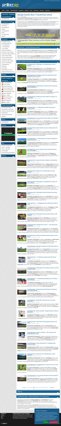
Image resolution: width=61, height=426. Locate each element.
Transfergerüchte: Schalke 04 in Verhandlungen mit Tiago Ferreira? (41, 171)
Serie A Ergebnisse (7, 100)
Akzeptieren (45, 422)
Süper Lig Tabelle (7, 98)
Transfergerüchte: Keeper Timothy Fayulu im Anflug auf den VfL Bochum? (42, 128)
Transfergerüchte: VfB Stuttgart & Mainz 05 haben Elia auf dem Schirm (42, 193)
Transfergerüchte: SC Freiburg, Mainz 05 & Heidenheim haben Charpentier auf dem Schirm (42, 75)
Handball (26, 10)
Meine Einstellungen (54, 422)
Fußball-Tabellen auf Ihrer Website (54, 0)
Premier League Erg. (7, 86)
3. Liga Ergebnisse (5, 46)
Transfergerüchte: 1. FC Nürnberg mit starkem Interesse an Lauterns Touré (41, 108)
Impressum (46, 0)
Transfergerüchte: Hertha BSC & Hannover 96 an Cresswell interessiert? (41, 300)
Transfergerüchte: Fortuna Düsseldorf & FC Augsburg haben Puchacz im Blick (41, 344)
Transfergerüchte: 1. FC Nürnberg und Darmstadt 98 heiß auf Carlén (41, 257)
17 (47, 387)
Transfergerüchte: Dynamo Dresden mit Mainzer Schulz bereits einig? (42, 160)
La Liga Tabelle (6, 84)
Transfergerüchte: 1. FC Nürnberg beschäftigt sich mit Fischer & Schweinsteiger (42, 279)
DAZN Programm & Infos (7, 69)
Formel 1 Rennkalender (6, 62)
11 (37, 387)
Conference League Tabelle (7, 60)
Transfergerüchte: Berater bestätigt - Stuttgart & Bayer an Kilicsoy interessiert (42, 311)
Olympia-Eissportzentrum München (7, 115)
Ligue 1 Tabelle (6, 95)
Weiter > (52, 387)
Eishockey (42, 10)
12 (39, 387)
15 (44, 387)
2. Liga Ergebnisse (5, 45)
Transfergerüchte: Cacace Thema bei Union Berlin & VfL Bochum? (42, 118)
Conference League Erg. (7, 59)
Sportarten (47, 10)
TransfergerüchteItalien (5, 31)
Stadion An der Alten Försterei (8, 111)
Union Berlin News (5, 121)
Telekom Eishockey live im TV (8, 71)
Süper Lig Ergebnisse (7, 96)
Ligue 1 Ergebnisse (7, 93)
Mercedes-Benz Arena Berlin (7, 109)
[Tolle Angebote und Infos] (8, 140)
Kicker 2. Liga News (6, 147)
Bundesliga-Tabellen (20, 414)
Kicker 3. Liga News (6, 149)
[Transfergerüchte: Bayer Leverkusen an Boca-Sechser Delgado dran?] (38, 37)
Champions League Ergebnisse (8, 53)
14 (42, 387)
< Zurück (23, 387)
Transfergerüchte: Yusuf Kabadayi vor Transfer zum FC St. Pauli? (42, 364)
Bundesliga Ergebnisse (6, 43)
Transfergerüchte (14, 10)
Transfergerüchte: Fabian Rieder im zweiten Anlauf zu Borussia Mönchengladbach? (42, 86)
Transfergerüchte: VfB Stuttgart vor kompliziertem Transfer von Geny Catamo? (42, 182)
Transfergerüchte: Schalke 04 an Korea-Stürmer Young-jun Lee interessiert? (42, 97)
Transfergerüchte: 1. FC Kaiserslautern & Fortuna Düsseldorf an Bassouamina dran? (42, 139)
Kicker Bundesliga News (7, 145)
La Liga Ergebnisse (7, 82)
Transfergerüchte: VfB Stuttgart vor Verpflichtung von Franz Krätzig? (41, 65)
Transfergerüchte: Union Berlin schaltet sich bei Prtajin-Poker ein (42, 246)
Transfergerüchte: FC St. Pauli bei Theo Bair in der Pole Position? (42, 375)
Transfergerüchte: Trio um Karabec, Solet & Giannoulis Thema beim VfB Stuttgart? (42, 150)
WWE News (4, 66)
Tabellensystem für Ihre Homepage (21, 413)
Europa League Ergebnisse (7, 57)
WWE (2, 417)
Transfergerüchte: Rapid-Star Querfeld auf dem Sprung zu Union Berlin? (42, 236)
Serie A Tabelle (6, 102)
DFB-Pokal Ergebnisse (6, 50)
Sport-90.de (10, 5)
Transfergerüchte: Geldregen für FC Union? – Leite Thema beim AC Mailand (42, 225)
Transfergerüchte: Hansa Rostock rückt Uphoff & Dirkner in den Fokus (42, 322)
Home (3, 10)
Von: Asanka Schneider (21, 16)
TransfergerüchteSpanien (5, 35)
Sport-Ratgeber (5, 150)
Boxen (31, 10)
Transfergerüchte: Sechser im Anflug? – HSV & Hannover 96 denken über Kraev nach (41, 333)
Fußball (7, 10)
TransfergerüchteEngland (5, 28)
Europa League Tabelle (6, 55)
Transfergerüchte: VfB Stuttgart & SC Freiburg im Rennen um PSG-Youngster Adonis (43, 268)
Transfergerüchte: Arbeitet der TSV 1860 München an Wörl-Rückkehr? (41, 354)
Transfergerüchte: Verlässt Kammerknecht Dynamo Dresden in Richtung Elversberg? (42, 290)
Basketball (21, 10)
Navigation (3, 413)
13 (41, 387)
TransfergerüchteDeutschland (5, 24)
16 (45, 387)
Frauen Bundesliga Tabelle (9, 91)
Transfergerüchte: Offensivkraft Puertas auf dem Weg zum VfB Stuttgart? (42, 214)
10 (36, 387)
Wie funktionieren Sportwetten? (8, 152)
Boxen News (4, 68)
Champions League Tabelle (7, 52)
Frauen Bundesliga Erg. (8, 89)
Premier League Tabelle (8, 88)
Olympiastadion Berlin (6, 107)
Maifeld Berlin (5, 112)
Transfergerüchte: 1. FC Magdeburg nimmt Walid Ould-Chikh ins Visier (42, 204)
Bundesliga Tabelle (6, 41)
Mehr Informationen (43, 420)
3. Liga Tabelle (5, 48)
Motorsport (36, 10)
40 (50, 387)
